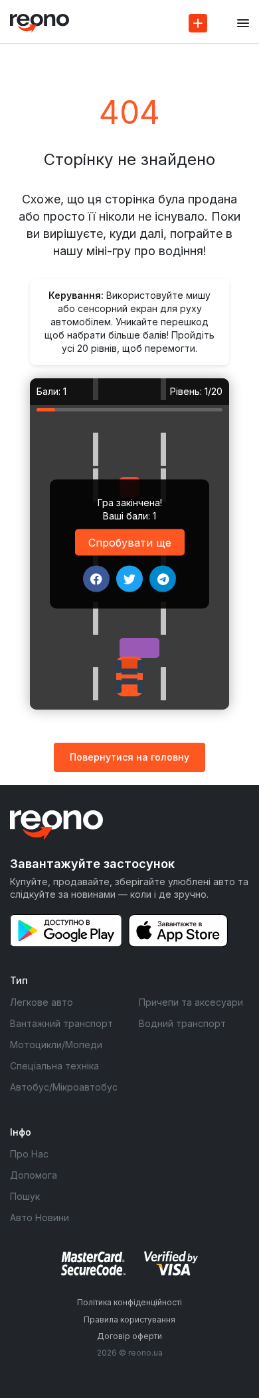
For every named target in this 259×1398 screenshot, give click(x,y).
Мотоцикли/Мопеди (56, 1044)
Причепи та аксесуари (191, 1002)
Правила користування (129, 1319)
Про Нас (29, 1153)
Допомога (33, 1175)
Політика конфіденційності (129, 1302)
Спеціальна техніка (54, 1065)
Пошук (25, 1196)
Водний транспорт (182, 1023)
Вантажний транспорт (61, 1023)
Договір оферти (129, 1336)
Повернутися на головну (129, 757)
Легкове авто (41, 1002)
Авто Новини (39, 1217)
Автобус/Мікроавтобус (64, 1087)
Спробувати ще (129, 542)
